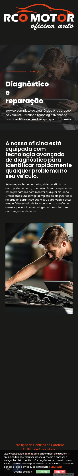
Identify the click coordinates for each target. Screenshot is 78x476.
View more (56, 466)
